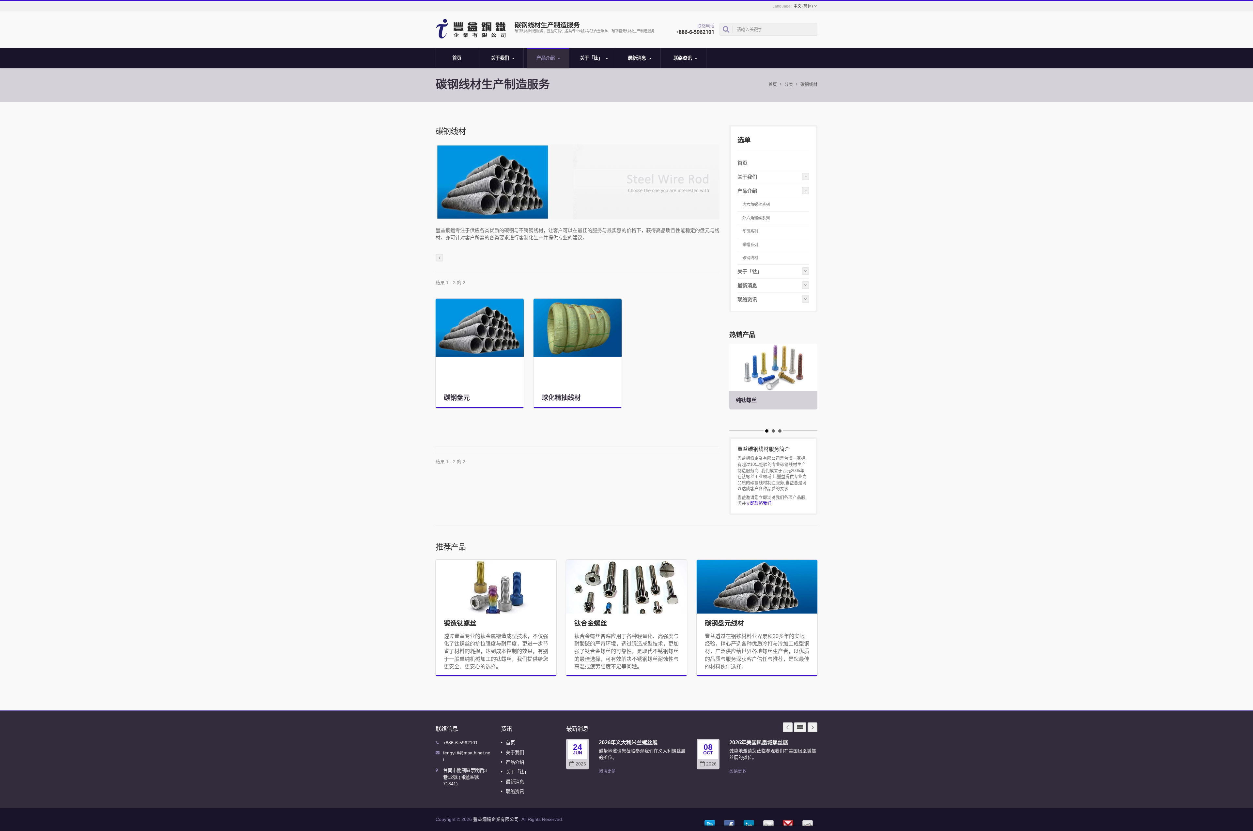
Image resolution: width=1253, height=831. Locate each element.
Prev (788, 727)
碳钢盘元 (457, 397)
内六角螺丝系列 (756, 204)
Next (812, 727)
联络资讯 (683, 58)
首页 (456, 58)
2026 (581, 764)
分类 (788, 84)
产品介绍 (546, 58)
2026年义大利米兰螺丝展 (628, 742)
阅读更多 (607, 770)
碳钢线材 (750, 258)
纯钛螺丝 (746, 400)
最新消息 (637, 58)
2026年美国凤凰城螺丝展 (758, 742)
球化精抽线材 (561, 397)
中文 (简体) (803, 6)
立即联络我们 (758, 503)
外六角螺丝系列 (756, 218)
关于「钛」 (592, 58)
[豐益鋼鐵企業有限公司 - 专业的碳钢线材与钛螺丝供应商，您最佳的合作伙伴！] (472, 28)
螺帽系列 (750, 245)
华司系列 (750, 231)
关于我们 (500, 58)
